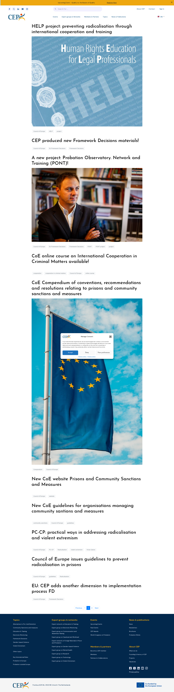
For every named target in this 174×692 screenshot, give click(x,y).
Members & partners (101, 646)
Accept (70, 352)
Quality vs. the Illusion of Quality (83, 3)
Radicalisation (62, 550)
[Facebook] (10, 9)
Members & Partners (91, 17)
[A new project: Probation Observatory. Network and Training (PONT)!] (87, 205)
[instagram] (27, 9)
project (59, 131)
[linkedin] (19, 9)
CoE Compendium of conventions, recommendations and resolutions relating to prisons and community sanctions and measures (86, 288)
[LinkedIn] (139, 668)
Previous (79, 608)
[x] (14, 9)
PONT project (100, 246)
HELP (51, 131)
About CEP (141, 9)
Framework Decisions (76, 148)
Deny (87, 352)
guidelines (70, 523)
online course (89, 273)
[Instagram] (147, 668)
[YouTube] (143, 668)
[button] (110, 337)
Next (96, 608)
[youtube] (23, 9)
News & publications (139, 620)
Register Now (112, 3)
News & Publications (119, 17)
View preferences (104, 352)
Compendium (37, 469)
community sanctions (40, 523)
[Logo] (17, 16)
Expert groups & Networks (71, 17)
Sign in (162, 9)
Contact (152, 9)
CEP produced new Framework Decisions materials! (85, 140)
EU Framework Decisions (57, 148)
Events (55, 17)
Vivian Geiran (91, 550)
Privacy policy (82, 356)
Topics (105, 17)
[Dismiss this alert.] (171, 2)
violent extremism (76, 550)
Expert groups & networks (64, 620)
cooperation (37, 273)
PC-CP (51, 550)
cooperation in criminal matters (55, 273)
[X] (135, 668)
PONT (90, 246)
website (51, 496)
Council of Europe (39, 131)
